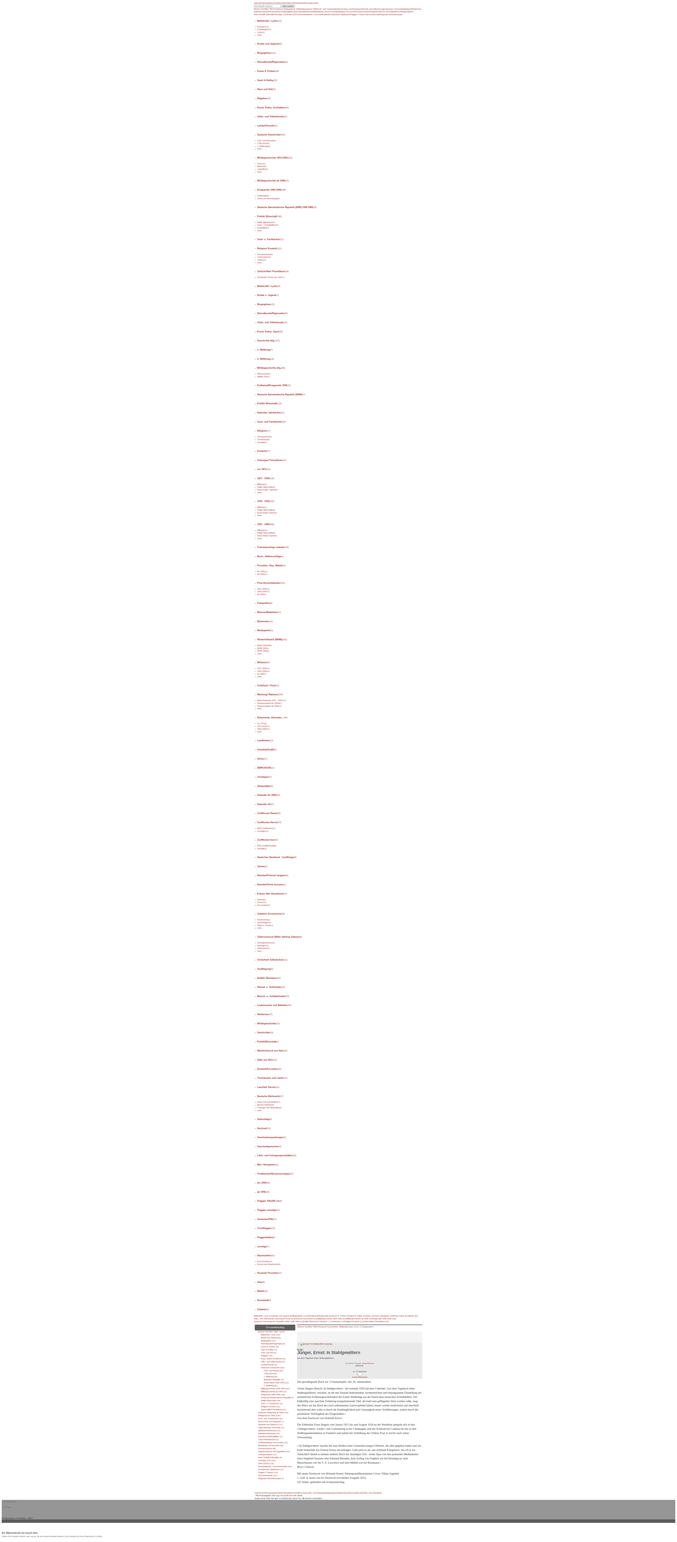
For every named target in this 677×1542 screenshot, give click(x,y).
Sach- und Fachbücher (271, 421)
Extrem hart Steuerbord (268, 1264)
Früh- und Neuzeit (266, 141)
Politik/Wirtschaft (268, 1041)
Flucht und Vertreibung (268, 198)
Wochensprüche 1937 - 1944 (271, 700)
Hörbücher (265, 1014)
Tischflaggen (266, 1228)
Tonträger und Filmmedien (269, 1108)
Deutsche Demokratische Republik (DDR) (281, 394)
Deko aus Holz (267, 1059)
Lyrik (261, 32)
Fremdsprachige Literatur (273, 547)
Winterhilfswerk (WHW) (272, 639)
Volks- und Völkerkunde (272, 116)
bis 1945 (262, 571)
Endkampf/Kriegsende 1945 (274, 385)
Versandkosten (368, 1363)
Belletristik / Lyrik (269, 21)
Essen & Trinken (268, 71)
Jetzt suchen (288, 6)
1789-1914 (263, 143)
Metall (262, 1291)
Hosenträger (264, 922)
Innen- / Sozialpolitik (267, 225)
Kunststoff (264, 1300)
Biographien (266, 53)
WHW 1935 (263, 648)
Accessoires (263, 905)
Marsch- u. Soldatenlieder (273, 996)
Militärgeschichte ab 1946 (273, 180)
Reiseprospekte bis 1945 (269, 703)
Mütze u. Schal (265, 925)
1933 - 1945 (265, 524)
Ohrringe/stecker (266, 943)
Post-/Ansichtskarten (271, 583)
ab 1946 (262, 574)
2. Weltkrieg (265, 359)
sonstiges (263, 831)
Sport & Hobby (267, 80)
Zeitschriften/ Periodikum (273, 271)
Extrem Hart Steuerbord (272, 893)
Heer (261, 164)
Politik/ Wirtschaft (269, 216)
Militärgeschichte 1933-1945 (274, 157)
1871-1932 (263, 589)
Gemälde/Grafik (267, 749)
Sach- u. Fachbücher (270, 239)
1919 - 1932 (265, 501)
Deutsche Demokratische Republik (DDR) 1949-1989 (287, 207)
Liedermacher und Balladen (274, 1005)
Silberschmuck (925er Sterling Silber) (279, 937)
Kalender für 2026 (268, 795)
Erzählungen (264, 29)
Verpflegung (265, 969)
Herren (261, 902)
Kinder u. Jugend (268, 295)
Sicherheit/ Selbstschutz (272, 959)
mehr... (260, 35)
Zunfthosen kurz (267, 839)
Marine (261, 166)
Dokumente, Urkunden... (272, 717)
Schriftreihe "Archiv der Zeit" (271, 277)
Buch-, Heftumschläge (270, 556)
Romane (263, 27)
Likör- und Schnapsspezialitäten (276, 1155)
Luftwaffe (262, 169)
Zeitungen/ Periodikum (271, 460)
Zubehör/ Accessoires (271, 913)
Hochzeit (264, 1128)
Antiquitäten (265, 786)
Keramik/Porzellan (269, 1069)
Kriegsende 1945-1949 (271, 189)
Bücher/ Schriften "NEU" (308, 1327)
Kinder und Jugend (269, 43)
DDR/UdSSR (265, 767)
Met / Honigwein (268, 1164)
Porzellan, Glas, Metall (271, 565)
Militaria (262, 484)
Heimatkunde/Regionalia (272, 62)
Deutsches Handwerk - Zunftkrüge (277, 857)
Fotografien (264, 603)
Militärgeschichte (268, 1023)
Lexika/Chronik (267, 125)
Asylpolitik (263, 228)
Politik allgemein (266, 222)
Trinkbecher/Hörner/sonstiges (275, 1173)
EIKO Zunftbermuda (266, 846)
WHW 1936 (263, 651)
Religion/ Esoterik (269, 248)
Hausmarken (266, 1255)
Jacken (262, 866)
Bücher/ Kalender (265, 1105)
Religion (263, 430)
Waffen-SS (263, 377)
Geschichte (265, 1032)
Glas (261, 1282)
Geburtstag (264, 1119)
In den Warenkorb (359, 1377)
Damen (261, 900)
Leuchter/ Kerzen (268, 1087)
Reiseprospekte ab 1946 (269, 706)
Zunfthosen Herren (269, 822)
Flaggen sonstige (268, 1210)
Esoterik (263, 451)
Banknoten (265, 621)
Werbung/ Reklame (270, 694)
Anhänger (263, 946)
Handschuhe (263, 920)
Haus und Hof (266, 89)
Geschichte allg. (268, 340)
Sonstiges (264, 777)
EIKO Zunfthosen (266, 828)
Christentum (264, 257)
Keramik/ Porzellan (269, 1273)
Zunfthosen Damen (268, 813)
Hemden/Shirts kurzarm (271, 884)
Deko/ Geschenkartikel (268, 1102)
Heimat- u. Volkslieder (271, 987)
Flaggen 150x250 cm (269, 1201)
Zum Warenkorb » (10, 1501)
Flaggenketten (266, 1237)
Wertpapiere (265, 630)
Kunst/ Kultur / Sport (267, 490)
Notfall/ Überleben (269, 978)
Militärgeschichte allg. (271, 368)
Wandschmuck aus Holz (272, 1050)
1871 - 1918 (265, 478)
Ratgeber (264, 98)
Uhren (262, 758)
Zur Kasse (7, 1507)
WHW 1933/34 (264, 645)
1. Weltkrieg (263, 146)
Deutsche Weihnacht (270, 1096)
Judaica (261, 260)
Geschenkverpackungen (271, 1137)
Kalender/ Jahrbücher (270, 412)
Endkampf (263, 196)
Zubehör (263, 1309)
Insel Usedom (264, 1261)
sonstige (262, 442)
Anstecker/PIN (266, 1219)
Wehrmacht (263, 374)
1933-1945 (263, 591)
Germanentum (265, 254)
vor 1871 (263, 469)
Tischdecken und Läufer (272, 1078)
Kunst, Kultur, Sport (270, 331)
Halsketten (263, 948)
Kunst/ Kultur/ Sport (267, 513)
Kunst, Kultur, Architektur (273, 107)
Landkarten (265, 740)
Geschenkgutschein (269, 1146)
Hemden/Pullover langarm (272, 875)
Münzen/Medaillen (269, 612)
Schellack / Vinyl (268, 685)
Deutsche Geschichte (271, 134)
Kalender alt (265, 804)
